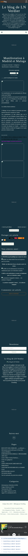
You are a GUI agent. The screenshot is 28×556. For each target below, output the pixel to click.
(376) (8, 491)
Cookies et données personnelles (13, 514)
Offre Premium (3, 514)
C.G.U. (10, 512)
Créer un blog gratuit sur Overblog (8, 510)
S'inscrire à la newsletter (7, 243)
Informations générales (14, 70)
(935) (7, 487)
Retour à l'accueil (14, 230)
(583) (6, 489)
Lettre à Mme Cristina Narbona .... (10, 457)
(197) (8, 493)
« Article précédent (6, 227)
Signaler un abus (5, 512)
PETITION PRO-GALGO (8, 471)
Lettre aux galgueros (6, 459)
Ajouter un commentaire (14, 293)
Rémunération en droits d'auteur (19, 512)
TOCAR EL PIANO (6, 473)
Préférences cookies (23, 514)
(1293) (9, 485)
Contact (23, 510)
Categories (16, 65)
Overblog (22, 504)
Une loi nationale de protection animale (11, 475)
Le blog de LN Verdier (14, 9)
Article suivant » (22, 227)
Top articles (18, 510)
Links (2, 461)
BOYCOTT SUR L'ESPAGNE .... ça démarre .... (13, 448)
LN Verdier (15, 380)
